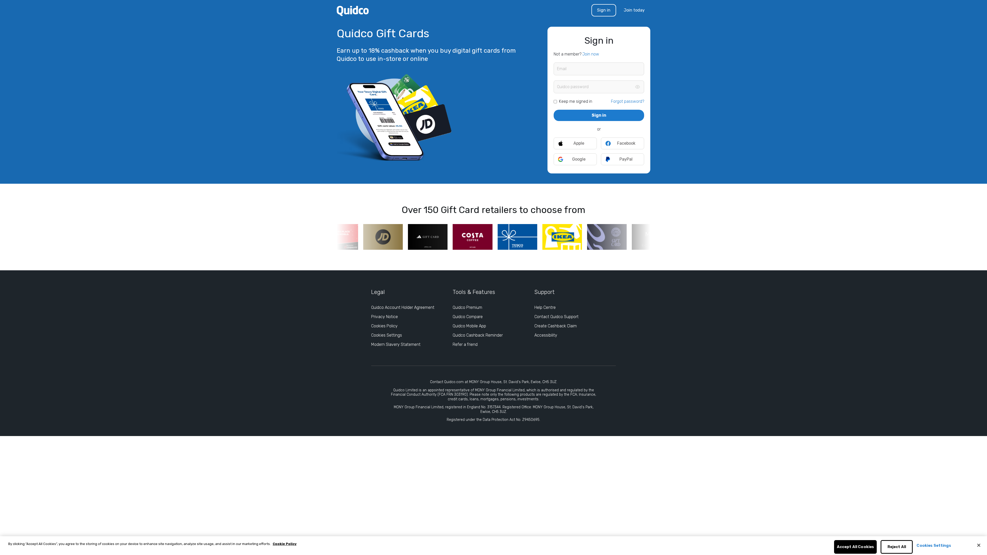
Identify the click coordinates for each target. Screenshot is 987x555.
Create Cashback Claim (555, 325)
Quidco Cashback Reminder (478, 335)
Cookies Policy (384, 325)
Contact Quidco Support (556, 316)
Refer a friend (465, 344)
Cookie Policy (285, 544)
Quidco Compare (468, 316)
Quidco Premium (467, 307)
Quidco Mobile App (469, 325)
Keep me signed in (575, 101)
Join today (634, 10)
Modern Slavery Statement (396, 344)
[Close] (978, 545)
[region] (493, 545)
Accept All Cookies (855, 547)
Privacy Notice (384, 316)
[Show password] (637, 86)
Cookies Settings (386, 335)
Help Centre (545, 307)
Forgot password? (627, 101)
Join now (590, 54)
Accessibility (545, 335)
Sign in (603, 10)
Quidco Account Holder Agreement (402, 307)
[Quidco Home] (353, 10)
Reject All (897, 547)
